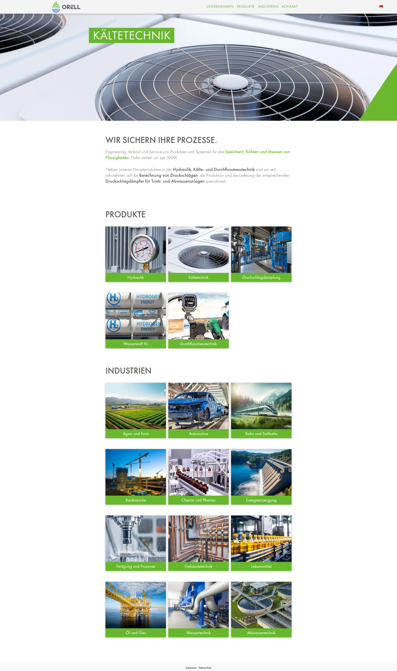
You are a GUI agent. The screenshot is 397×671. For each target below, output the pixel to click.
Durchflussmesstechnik (198, 343)
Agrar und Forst (136, 433)
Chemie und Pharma (198, 500)
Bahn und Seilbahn (261, 433)
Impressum (191, 667)
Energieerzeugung (261, 500)
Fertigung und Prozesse (135, 566)
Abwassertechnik (261, 632)
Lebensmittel (261, 566)
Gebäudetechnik (198, 566)
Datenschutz (204, 667)
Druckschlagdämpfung (261, 277)
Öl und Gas (136, 632)
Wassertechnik (198, 632)
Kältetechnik (198, 277)
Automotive (198, 433)
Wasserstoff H (135, 343)
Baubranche (136, 500)
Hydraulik (135, 277)
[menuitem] (220, 6)
